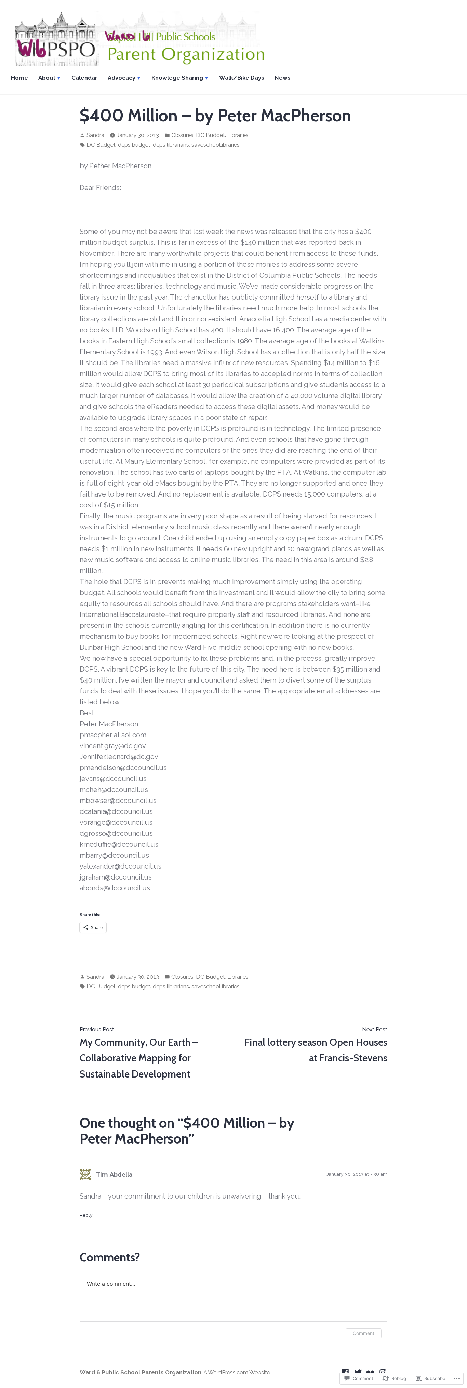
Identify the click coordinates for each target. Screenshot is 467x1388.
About (46, 77)
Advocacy (121, 77)
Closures (182, 135)
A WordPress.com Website (236, 1372)
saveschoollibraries (215, 144)
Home (19, 77)
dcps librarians (171, 144)
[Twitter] (358, 1371)
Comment (363, 1333)
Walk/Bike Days (241, 77)
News (283, 77)
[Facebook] (346, 1371)
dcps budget (134, 144)
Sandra (95, 135)
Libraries (238, 135)
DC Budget (210, 135)
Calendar (84, 77)
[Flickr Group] (370, 1371)
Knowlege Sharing (177, 77)
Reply (86, 1215)
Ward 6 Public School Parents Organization (140, 1372)
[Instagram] (382, 1371)
